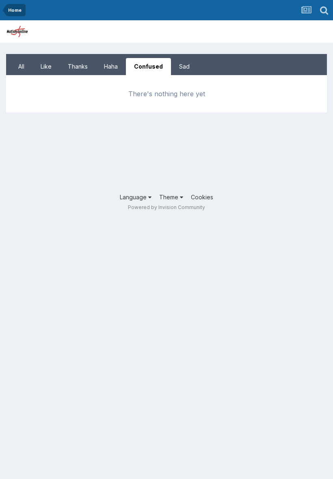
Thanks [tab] (78, 66)
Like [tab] (46, 66)
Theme (169, 197)
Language (134, 197)
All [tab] (21, 66)
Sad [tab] (184, 66)
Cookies (202, 197)
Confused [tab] (148, 66)
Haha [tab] (111, 66)
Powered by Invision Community (166, 207)
